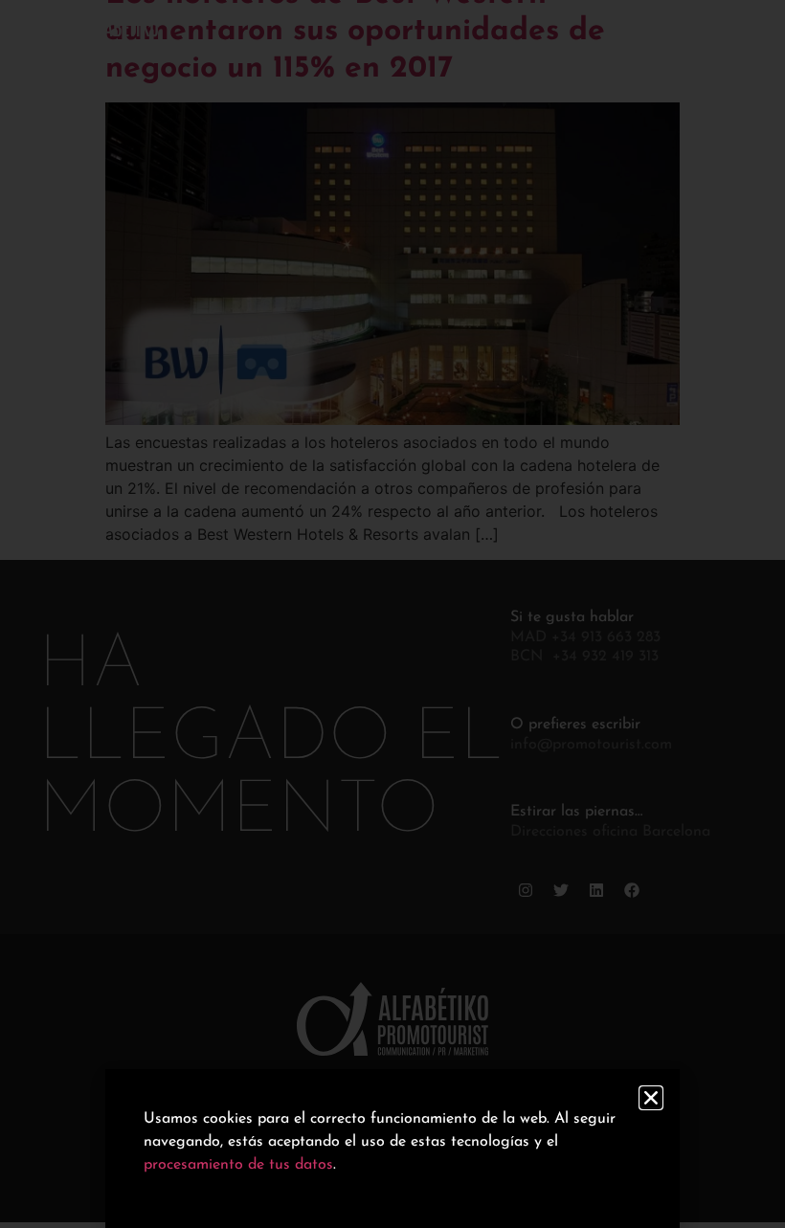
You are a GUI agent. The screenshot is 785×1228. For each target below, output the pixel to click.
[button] (651, 1097)
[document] (392, 614)
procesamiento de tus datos (238, 1164)
